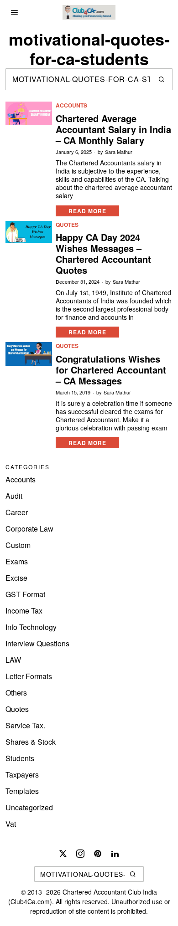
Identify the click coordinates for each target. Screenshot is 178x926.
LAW (13, 660)
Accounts (71, 105)
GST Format (25, 594)
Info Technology (31, 627)
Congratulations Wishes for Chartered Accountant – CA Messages (111, 369)
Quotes (67, 225)
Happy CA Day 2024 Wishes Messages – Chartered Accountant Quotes (103, 254)
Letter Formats (28, 676)
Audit (13, 496)
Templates (22, 791)
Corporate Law (29, 528)
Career (16, 512)
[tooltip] (63, 853)
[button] (162, 79)
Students (19, 758)
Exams (16, 561)
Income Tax (23, 610)
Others (16, 692)
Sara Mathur (118, 151)
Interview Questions (37, 643)
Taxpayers (22, 774)
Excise (16, 578)
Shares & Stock (30, 742)
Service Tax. (25, 725)
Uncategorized (29, 807)
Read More (87, 211)
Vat (10, 824)
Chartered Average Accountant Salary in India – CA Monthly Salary (113, 129)
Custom (18, 545)
